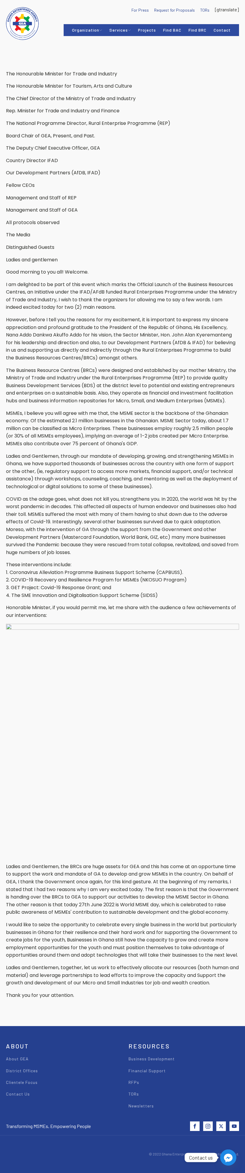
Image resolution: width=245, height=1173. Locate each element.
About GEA (17, 1058)
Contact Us (18, 1094)
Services (118, 29)
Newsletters (141, 1106)
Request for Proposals (174, 10)
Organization (85, 29)
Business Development (151, 1058)
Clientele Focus (22, 1082)
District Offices (22, 1070)
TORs (204, 10)
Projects (147, 29)
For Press (140, 10)
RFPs (133, 1082)
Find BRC (197, 29)
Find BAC (172, 29)
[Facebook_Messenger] (228, 1157)
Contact (222, 29)
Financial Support (147, 1070)
